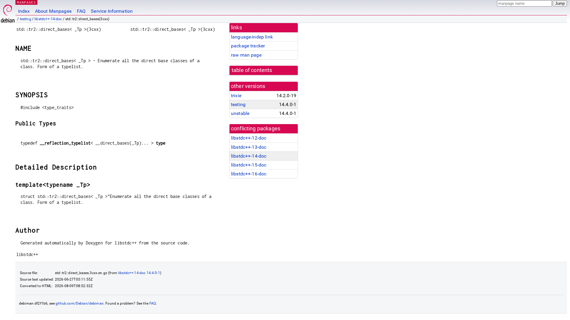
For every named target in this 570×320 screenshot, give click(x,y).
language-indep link (252, 37)
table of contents (252, 70)
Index (24, 11)
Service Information (112, 11)
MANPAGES (26, 2)
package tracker (248, 46)
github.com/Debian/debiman (80, 303)
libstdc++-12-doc (248, 138)
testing (25, 19)
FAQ (81, 11)
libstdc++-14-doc (48, 19)
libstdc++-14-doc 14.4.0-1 (139, 273)
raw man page (246, 55)
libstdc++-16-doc (248, 174)
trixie (236, 95)
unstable (240, 113)
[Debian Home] (7, 12)
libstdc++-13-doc (248, 147)
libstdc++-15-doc (248, 165)
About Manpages (53, 11)
